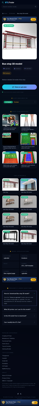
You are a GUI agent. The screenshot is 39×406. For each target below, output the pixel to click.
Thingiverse (5, 355)
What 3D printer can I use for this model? (17, 309)
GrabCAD (5, 361)
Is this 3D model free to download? (15, 316)
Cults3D (4, 358)
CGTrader (5, 366)
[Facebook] (18, 394)
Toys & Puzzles (6, 346)
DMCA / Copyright (7, 380)
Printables (5, 363)
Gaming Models (6, 349)
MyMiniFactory (6, 368)
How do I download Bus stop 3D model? (16, 293)
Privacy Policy (6, 378)
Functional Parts (6, 341)
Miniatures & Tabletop (8, 338)
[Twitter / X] (20, 394)
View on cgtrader (21, 87)
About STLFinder (7, 375)
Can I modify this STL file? (12, 322)
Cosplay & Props (7, 336)
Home (5, 13)
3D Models (12, 13)
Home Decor (5, 343)
